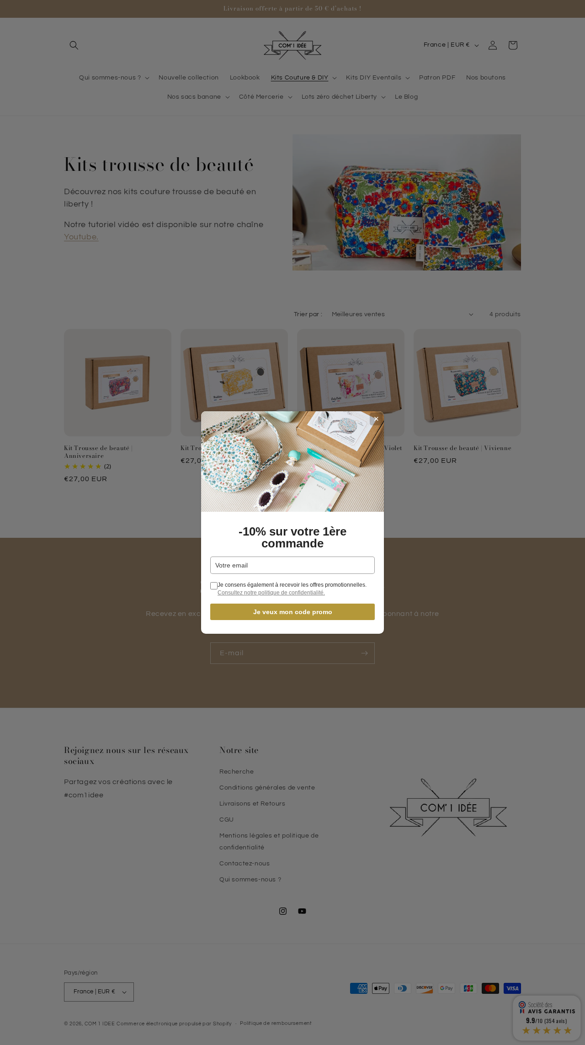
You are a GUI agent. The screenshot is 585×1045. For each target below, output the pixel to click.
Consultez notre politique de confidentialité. (271, 592)
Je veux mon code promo (292, 611)
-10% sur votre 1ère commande (292, 537)
